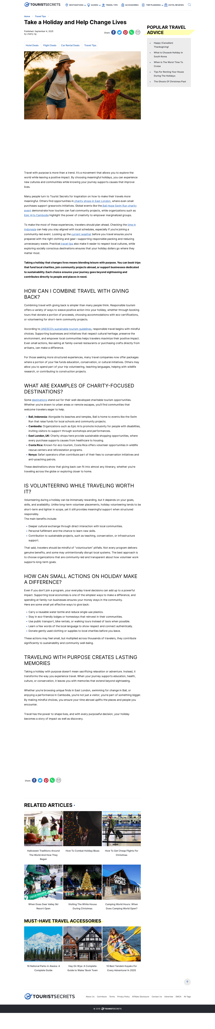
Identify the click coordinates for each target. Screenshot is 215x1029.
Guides (94, 5)
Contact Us (157, 996)
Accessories (132, 5)
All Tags (187, 996)
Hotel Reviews (176, 5)
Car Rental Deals (70, 45)
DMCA (178, 996)
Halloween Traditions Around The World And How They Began (43, 855)
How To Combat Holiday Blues (82, 850)
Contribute (102, 996)
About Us (90, 996)
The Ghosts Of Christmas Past (170, 81)
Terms (112, 996)
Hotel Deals (32, 45)
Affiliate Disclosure (140, 996)
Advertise (168, 996)
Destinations (76, 5)
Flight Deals (49, 45)
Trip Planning (153, 5)
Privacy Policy (123, 996)
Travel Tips (112, 5)
